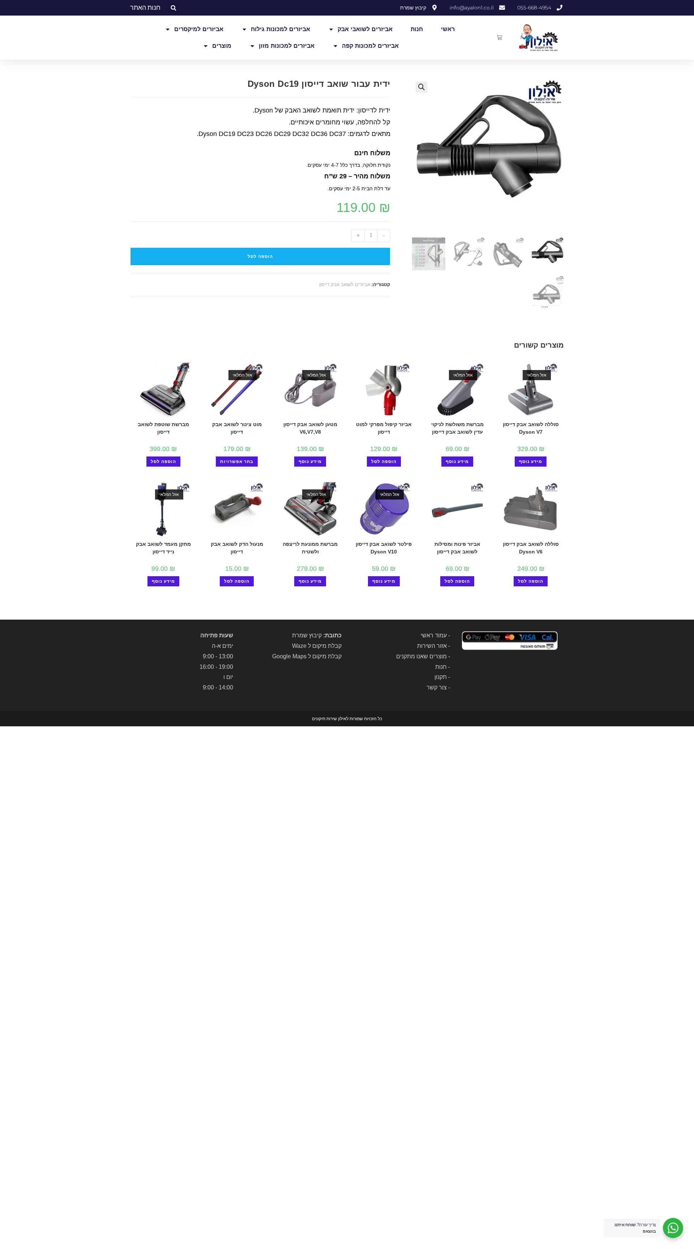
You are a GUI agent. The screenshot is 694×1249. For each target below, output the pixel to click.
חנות (417, 29)
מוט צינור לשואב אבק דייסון (237, 428)
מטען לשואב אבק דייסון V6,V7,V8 (310, 428)
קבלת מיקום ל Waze (317, 646)
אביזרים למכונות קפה (370, 45)
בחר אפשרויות (236, 461)
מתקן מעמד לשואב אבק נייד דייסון (163, 548)
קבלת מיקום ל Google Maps (307, 656)
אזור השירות (432, 646)
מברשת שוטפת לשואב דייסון (163, 428)
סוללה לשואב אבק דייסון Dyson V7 (531, 428)
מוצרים (221, 45)
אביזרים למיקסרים (198, 29)
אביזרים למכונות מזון (286, 45)
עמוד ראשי (434, 635)
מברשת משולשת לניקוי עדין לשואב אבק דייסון (457, 428)
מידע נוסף (530, 461)
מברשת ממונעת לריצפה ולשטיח (310, 548)
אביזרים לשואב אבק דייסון (344, 284)
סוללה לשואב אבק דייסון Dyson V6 (531, 548)
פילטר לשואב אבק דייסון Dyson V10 (384, 548)
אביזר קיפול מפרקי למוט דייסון (384, 428)
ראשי (448, 29)
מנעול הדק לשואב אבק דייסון (237, 548)
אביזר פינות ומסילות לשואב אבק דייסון (457, 548)
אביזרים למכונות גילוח (280, 29)
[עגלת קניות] (499, 37)
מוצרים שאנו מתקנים (421, 656)
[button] (173, 8)
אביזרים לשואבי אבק (365, 29)
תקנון (440, 677)
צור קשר (437, 687)
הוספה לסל (260, 256)
